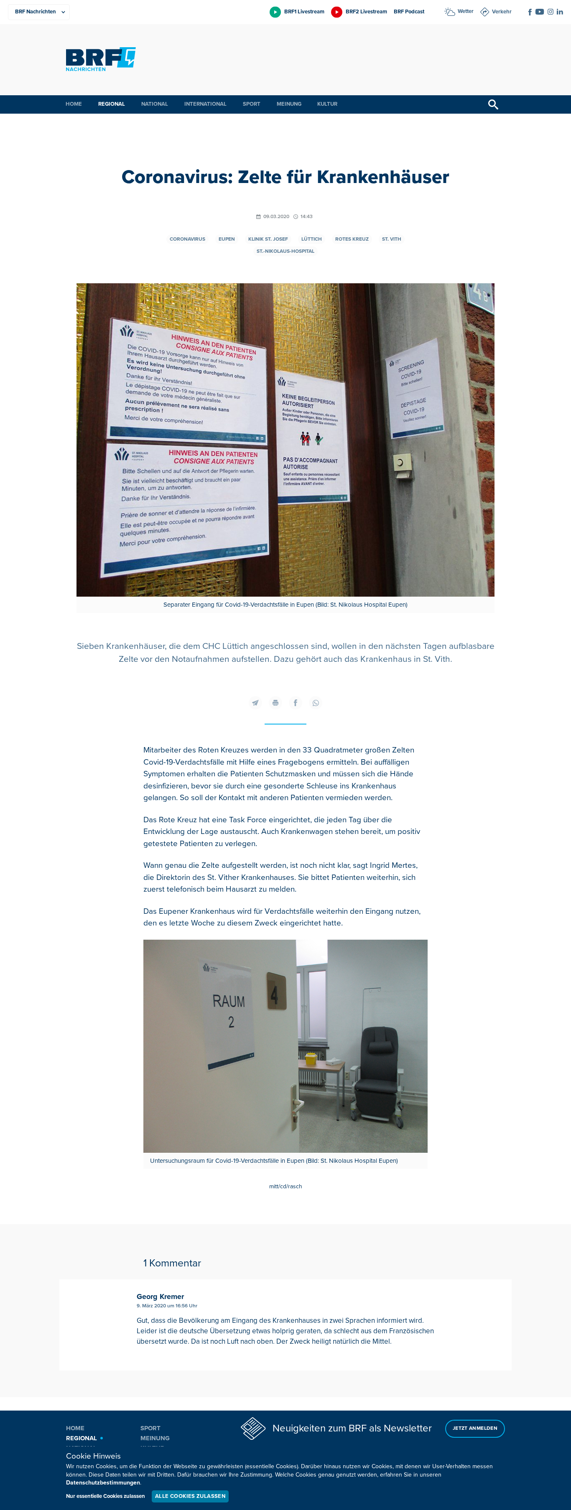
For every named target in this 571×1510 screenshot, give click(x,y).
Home (74, 104)
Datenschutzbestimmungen (103, 1482)
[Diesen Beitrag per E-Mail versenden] (255, 702)
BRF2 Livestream (366, 11)
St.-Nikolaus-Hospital (285, 251)
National (154, 104)
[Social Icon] (530, 12)
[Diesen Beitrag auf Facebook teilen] (295, 702)
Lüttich (311, 239)
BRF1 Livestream (304, 11)
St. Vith (391, 239)
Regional (111, 104)
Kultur (327, 104)
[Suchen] (493, 104)
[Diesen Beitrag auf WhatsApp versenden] (315, 702)
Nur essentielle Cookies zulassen (105, 1496)
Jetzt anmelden (475, 1428)
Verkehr (502, 11)
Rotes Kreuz (352, 239)
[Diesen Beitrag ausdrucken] (275, 702)
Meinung (289, 104)
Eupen (227, 239)
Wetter (466, 11)
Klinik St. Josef (268, 239)
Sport (251, 104)
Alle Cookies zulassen (190, 1496)
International (205, 104)
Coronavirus (187, 239)
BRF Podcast (409, 11)
